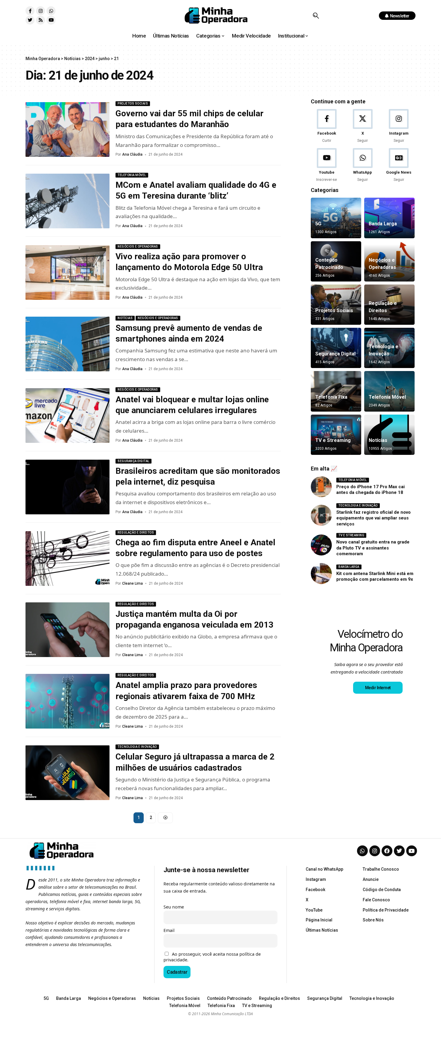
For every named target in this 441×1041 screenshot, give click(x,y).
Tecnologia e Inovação (137, 746)
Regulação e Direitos (136, 532)
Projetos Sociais (133, 103)
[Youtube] (51, 20)
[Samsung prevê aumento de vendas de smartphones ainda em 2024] (68, 344)
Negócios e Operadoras (138, 246)
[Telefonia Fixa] (336, 391)
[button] (316, 16)
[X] (362, 126)
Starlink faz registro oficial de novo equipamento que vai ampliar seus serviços (373, 518)
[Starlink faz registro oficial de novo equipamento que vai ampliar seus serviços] (321, 515)
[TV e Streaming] (336, 435)
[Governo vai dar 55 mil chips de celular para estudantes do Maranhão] (68, 129)
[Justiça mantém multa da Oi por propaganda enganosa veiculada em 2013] (68, 629)
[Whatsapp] (51, 10)
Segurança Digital (133, 461)
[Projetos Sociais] (336, 305)
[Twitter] (30, 20)
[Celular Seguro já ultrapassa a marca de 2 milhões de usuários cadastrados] (68, 772)
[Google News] (399, 165)
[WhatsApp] (362, 165)
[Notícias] (389, 435)
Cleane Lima (132, 583)
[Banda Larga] (389, 218)
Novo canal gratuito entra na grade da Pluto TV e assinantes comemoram (373, 547)
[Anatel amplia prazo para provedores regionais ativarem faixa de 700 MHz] (68, 701)
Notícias (125, 318)
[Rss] (40, 20)
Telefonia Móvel (132, 175)
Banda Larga (383, 224)
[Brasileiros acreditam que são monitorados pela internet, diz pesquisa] (68, 487)
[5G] (336, 218)
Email (169, 930)
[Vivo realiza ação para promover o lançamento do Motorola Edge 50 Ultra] (68, 272)
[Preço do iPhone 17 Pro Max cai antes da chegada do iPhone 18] (321, 486)
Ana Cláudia (132, 154)
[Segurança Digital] (336, 348)
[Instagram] (40, 10)
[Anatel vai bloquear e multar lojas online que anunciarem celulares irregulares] (68, 415)
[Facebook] (326, 126)
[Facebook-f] (30, 10)
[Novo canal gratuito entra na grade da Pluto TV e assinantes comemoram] (321, 545)
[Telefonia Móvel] (389, 391)
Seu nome (174, 907)
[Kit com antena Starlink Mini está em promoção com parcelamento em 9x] (321, 573)
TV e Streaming (333, 440)
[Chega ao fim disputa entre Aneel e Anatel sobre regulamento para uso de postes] (68, 558)
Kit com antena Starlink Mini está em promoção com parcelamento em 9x (374, 576)
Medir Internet (378, 687)
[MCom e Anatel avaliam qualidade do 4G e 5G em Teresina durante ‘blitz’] (68, 201)
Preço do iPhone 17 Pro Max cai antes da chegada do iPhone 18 (370, 489)
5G (318, 224)
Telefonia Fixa (331, 397)
